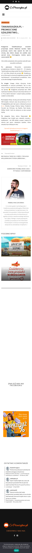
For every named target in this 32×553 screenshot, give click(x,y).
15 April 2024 (16, 487)
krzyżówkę (25, 470)
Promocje (5, 22)
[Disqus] (16, 312)
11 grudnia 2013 (14, 279)
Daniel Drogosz (15, 467)
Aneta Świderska (16, 253)
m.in (3, 106)
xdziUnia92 (13, 490)
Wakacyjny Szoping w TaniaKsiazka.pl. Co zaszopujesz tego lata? (16, 247)
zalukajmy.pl (14, 478)
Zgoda (16, 550)
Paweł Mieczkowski (9, 38)
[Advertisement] (15, 450)
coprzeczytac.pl (5, 35)
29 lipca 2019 (15, 255)
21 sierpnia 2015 (23, 38)
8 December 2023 (17, 502)
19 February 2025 (24, 475)
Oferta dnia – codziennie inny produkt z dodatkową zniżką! (16, 271)
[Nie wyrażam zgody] (30, 547)
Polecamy (15, 241)
